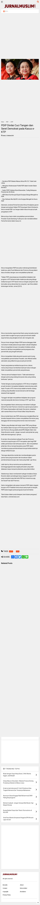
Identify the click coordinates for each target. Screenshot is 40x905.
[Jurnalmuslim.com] (19, 7)
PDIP (7, 121)
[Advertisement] (20, 36)
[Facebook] (2, 2)
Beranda (5, 885)
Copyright (5, 891)
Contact (5, 888)
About (21, 885)
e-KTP (12, 121)
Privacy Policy (6, 895)
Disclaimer (23, 891)
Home (2, 121)
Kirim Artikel (23, 888)
